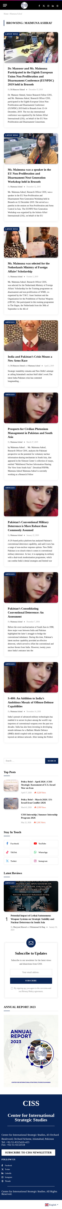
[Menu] (5, 5)
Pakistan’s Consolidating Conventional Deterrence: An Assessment (26, 612)
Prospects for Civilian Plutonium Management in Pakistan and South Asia (30, 432)
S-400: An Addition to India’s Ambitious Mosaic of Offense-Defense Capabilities (30, 702)
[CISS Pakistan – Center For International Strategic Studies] (24, 5)
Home (6, 14)
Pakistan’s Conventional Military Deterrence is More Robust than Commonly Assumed (28, 526)
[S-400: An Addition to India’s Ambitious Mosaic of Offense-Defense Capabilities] (31, 677)
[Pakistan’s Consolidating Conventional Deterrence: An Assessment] (31, 587)
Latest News (11, 34)
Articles (9, 322)
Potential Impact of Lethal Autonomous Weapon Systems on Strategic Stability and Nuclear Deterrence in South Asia (32, 919)
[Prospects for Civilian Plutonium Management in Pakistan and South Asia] (31, 408)
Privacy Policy (28, 991)
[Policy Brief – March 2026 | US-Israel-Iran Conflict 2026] (11, 803)
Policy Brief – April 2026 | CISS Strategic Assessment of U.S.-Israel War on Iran (38, 784)
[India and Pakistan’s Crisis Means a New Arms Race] (31, 335)
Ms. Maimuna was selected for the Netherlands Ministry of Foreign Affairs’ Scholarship (29, 267)
